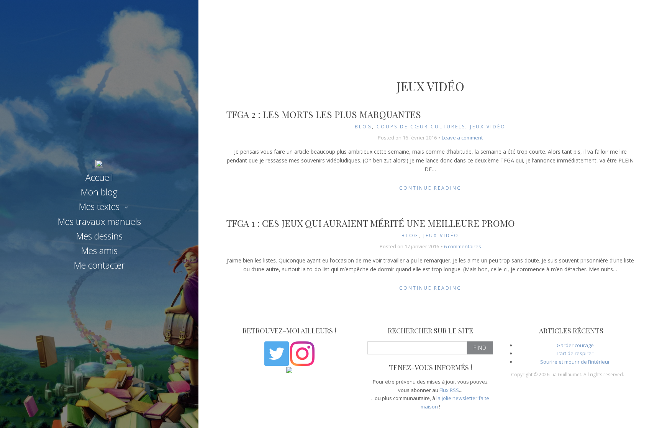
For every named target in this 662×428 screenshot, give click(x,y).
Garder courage (575, 345)
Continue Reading (430, 188)
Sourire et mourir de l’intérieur (575, 361)
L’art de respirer (575, 353)
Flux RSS (449, 390)
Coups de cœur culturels (421, 126)
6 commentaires (462, 246)
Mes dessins (99, 236)
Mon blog (99, 192)
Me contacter (99, 265)
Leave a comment (462, 137)
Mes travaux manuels (99, 221)
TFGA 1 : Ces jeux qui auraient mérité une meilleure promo (370, 223)
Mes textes (99, 206)
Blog (363, 126)
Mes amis (99, 250)
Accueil (99, 177)
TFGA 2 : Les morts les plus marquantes (323, 114)
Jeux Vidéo (488, 126)
